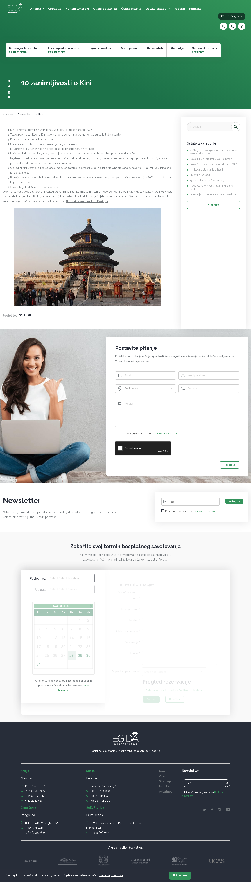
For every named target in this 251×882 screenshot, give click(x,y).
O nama (35, 8)
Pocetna (8, 114)
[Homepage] (15, 13)
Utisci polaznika (105, 8)
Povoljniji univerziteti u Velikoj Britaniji (212, 158)
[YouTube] (9, 97)
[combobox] (145, 388)
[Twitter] (9, 81)
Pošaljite (229, 464)
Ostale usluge (156, 8)
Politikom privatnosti (166, 433)
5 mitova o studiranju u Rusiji (206, 169)
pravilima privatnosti (111, 875)
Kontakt (195, 8)
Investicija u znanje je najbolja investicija (213, 194)
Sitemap (165, 781)
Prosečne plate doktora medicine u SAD (213, 164)
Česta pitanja (131, 8)
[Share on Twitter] (20, 315)
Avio (162, 771)
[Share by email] (29, 315)
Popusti (179, 8)
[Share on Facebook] (25, 315)
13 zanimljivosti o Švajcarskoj (207, 180)
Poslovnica (38, 578)
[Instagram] (9, 92)
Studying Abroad (200, 174)
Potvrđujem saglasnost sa (151, 433)
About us (54, 8)
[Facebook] (9, 87)
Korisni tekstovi (77, 8)
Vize (162, 776)
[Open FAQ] (240, 26)
